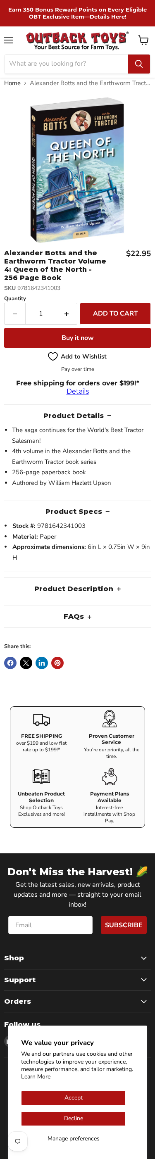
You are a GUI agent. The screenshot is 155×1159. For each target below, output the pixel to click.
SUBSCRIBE (124, 925)
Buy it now (78, 337)
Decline (73, 1118)
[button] (77, 356)
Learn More (35, 1077)
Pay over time (77, 369)
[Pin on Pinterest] (57, 663)
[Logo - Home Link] (77, 40)
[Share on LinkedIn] (42, 663)
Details (78, 391)
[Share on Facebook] (10, 663)
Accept (73, 1098)
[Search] (139, 64)
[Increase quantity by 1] (66, 313)
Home (12, 83)
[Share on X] (26, 663)
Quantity (15, 299)
